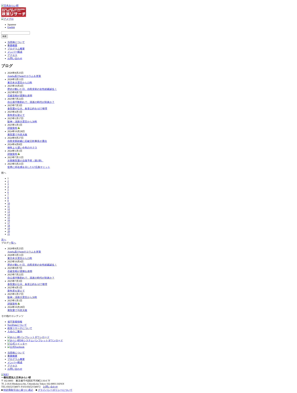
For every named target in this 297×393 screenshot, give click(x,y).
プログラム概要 (16, 48)
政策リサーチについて (19, 328)
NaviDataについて (17, 325)
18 (8, 225)
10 (8, 203)
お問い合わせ (14, 58)
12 (8, 209)
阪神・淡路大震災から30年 (22, 121)
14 (8, 214)
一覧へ (12, 242)
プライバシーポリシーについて (55, 390)
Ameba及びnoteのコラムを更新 (24, 76)
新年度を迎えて (16, 115)
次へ (3, 239)
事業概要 (12, 45)
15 (8, 217)
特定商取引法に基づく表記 (18, 390)
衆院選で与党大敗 (17, 134)
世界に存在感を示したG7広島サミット (28, 167)
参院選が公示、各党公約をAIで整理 (27, 108)
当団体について (16, 42)
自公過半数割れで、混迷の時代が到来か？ (30, 102)
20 (8, 231)
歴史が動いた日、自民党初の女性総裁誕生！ (32, 89)
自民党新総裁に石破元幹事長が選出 (27, 141)
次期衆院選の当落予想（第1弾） (25, 160)
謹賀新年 (12, 128)
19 (8, 228)
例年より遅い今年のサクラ (22, 147)
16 (8, 220)
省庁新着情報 (14, 321)
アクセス (12, 55)
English (11, 27)
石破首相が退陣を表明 (19, 95)
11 (8, 206)
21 (8, 234)
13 (8, 212)
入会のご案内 (14, 331)
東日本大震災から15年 (19, 82)
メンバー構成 (14, 52)
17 (8, 223)
